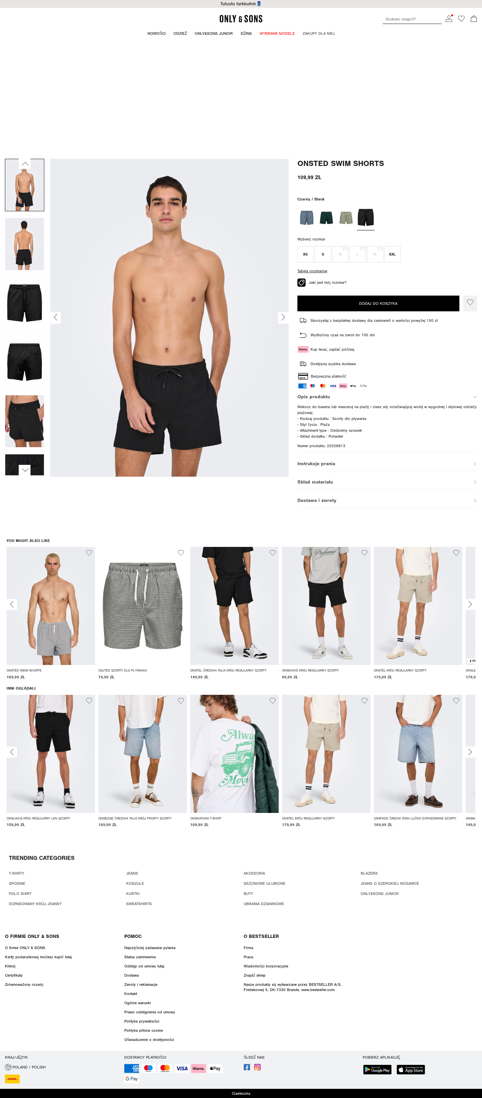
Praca (248, 957)
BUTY (248, 893)
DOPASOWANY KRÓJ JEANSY (35, 903)
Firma (248, 947)
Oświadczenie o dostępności (149, 1039)
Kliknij (10, 966)
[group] (51, 616)
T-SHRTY (16, 873)
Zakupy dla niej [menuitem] (319, 33)
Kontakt (130, 993)
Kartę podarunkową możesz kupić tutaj (38, 957)
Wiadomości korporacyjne (266, 966)
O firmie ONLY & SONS (32, 936)
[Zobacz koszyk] (474, 19)
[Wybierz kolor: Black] (365, 218)
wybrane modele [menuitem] (277, 33)
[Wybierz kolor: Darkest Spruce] (326, 218)
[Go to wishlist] (461, 20)
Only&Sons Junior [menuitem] (214, 33)
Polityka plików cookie (143, 1030)
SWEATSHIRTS (139, 903)
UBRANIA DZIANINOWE (264, 903)
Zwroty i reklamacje (140, 984)
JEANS (132, 873)
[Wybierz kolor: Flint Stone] (306, 218)
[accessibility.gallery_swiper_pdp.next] (24, 470)
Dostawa (131, 975)
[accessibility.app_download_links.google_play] (379, 1070)
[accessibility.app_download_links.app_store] (413, 1070)
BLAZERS (369, 873)
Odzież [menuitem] (180, 33)
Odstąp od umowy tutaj (144, 966)
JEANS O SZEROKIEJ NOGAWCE (390, 883)
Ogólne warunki (137, 1002)
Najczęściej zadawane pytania (149, 947)
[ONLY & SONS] (241, 21)
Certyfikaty (14, 975)
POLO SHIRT (20, 893)
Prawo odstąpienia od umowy (149, 1012)
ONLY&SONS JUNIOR (380, 893)
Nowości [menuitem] (157, 33)
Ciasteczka (241, 1093)
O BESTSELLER (261, 936)
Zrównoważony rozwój (24, 984)
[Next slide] (470, 604)
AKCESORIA (254, 873)
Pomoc (133, 936)
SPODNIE (17, 883)
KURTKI (133, 893)
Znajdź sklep (255, 975)
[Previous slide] (12, 604)
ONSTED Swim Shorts (340, 163)
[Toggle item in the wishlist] (470, 303)
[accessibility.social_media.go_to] (247, 1069)
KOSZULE (135, 883)
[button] (305, 254)
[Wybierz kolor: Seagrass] (346, 218)
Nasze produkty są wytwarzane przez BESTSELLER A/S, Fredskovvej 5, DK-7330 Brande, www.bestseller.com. (293, 987)
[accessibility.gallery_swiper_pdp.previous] (24, 163)
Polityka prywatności (141, 1021)
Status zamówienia (140, 957)
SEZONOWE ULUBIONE (264, 883)
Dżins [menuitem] (246, 33)
